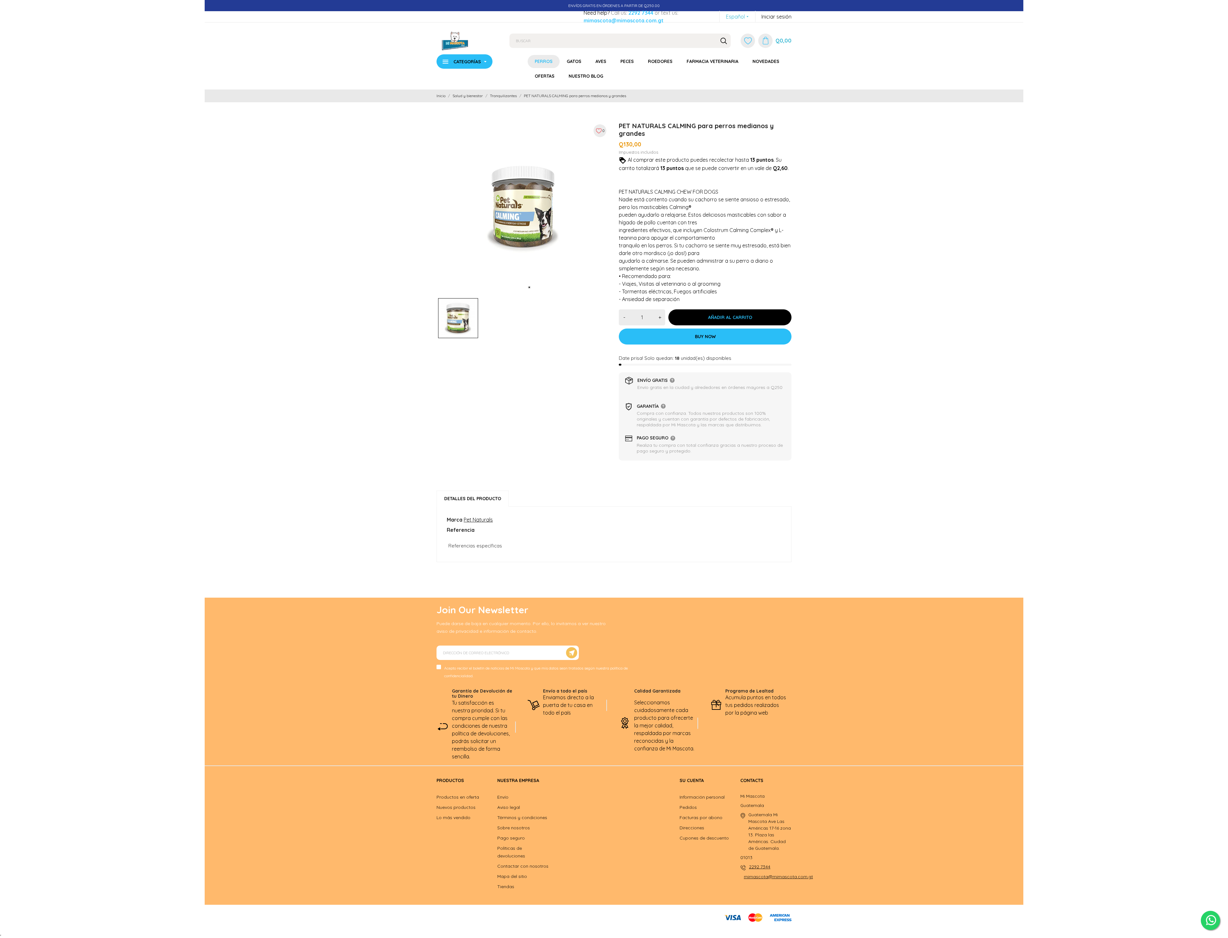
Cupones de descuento (704, 838)
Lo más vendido (453, 817)
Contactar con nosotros (522, 866)
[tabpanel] (523, 207)
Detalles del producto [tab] (472, 498)
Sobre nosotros (513, 828)
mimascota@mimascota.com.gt (624, 20)
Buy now (705, 336)
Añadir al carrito (730, 317)
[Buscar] (723, 41)
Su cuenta (692, 780)
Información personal (702, 797)
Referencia (461, 530)
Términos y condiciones (522, 817)
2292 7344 (640, 13)
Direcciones (692, 828)
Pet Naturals (478, 519)
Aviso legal (508, 807)
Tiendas (505, 886)
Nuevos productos (456, 807)
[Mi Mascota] (468, 41)
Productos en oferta (458, 797)
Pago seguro (511, 838)
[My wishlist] (748, 41)
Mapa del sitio (512, 876)
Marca (454, 519)
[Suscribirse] (571, 652)
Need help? (597, 13)
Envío (502, 797)
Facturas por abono (701, 817)
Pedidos (688, 807)
